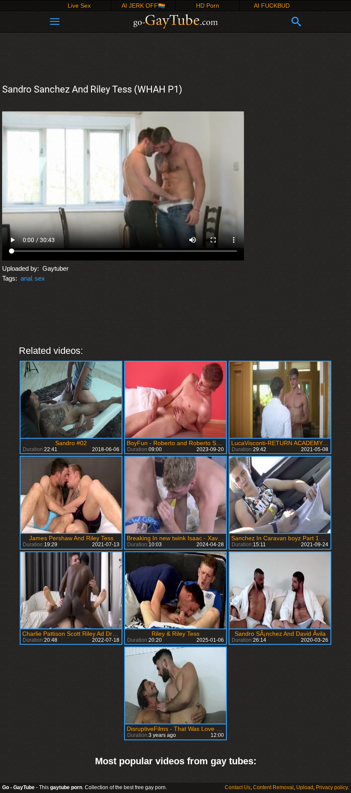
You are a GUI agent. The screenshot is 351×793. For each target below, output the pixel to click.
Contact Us (237, 787)
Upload (304, 787)
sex (40, 278)
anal (26, 278)
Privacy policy (332, 787)
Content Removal (273, 787)
